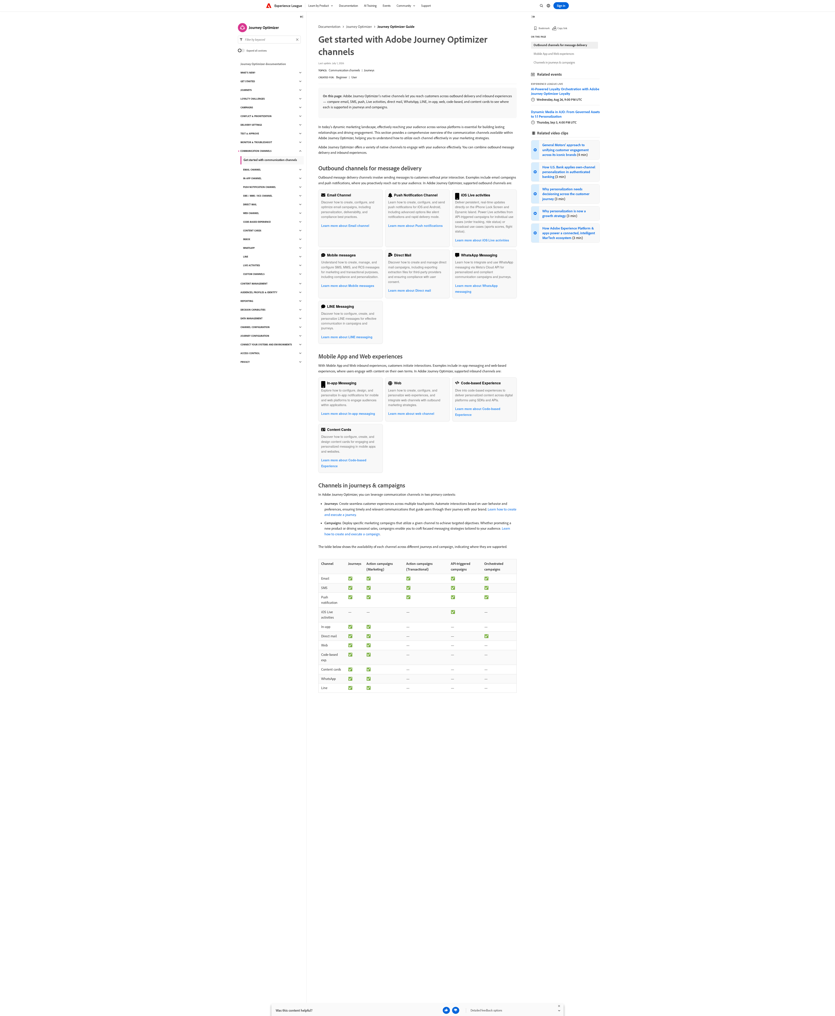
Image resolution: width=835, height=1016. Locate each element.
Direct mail (250, 204)
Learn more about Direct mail (409, 290)
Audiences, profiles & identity (258, 292)
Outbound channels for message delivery (560, 45)
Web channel (251, 213)
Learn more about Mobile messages (347, 285)
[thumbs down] (455, 1010)
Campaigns (246, 107)
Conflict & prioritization (256, 116)
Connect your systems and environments (266, 344)
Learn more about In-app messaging (348, 413)
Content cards (252, 230)
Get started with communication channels (270, 160)
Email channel (252, 169)
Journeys (369, 70)
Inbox (246, 239)
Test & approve (249, 133)
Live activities (251, 265)
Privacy (245, 361)
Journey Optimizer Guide (395, 26)
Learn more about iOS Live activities (482, 240)
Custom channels (254, 274)
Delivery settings (251, 124)
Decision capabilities (253, 309)
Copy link (562, 28)
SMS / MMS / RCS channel (257, 195)
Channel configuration (255, 327)
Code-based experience (257, 221)
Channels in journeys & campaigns (554, 62)
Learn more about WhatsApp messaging (476, 288)
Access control (250, 353)
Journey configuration (254, 335)
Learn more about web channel (411, 413)
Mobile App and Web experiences (554, 54)
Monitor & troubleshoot (256, 142)
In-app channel (252, 178)
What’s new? (247, 72)
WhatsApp (249, 247)
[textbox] (269, 40)
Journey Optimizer (359, 26)
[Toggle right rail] (533, 17)
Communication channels (344, 70)
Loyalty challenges (252, 98)
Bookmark (544, 28)
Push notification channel (259, 187)
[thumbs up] (446, 1010)
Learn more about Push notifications (415, 225)
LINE (245, 256)
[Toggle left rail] (301, 17)
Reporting (246, 301)
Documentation (329, 26)
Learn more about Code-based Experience (477, 412)
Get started (247, 81)
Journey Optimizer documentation (263, 64)
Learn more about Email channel (345, 225)
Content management (253, 283)
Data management (251, 318)
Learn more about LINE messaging (346, 337)
